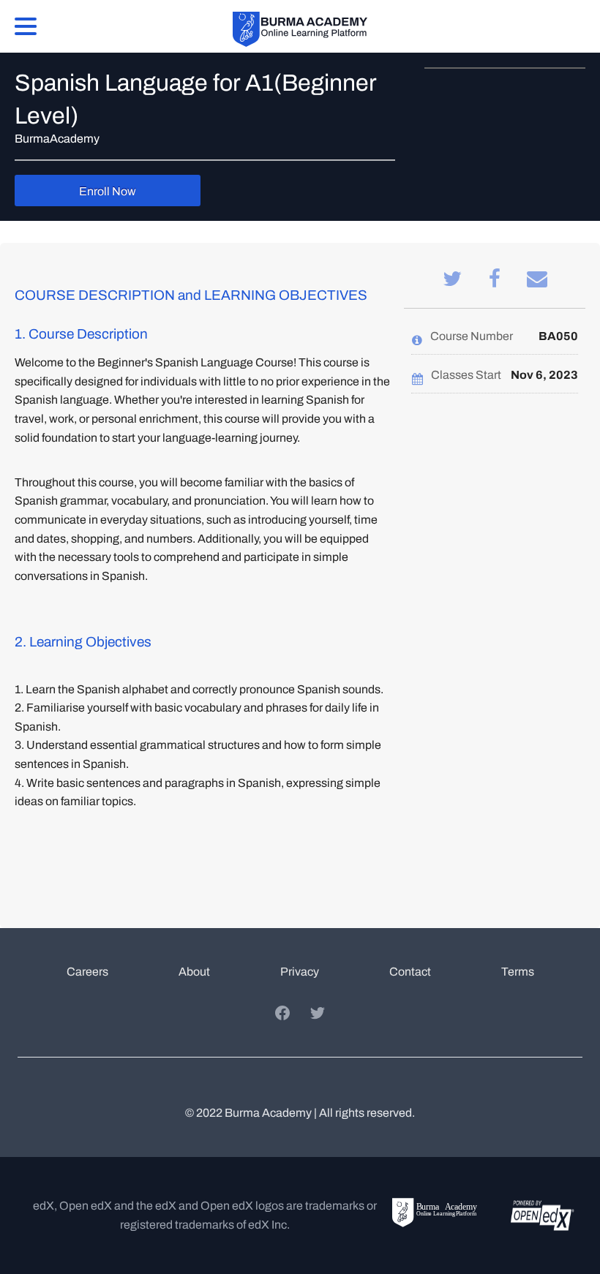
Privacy (299, 971)
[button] (26, 25)
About (194, 971)
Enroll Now (107, 191)
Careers (87, 971)
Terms (517, 971)
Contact (410, 971)
